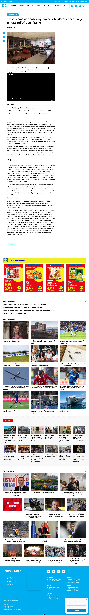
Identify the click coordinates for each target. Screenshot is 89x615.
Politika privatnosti (9, 606)
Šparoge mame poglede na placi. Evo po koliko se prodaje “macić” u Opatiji (28, 113)
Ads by (52, 100)
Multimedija (58, 5)
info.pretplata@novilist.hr (53, 597)
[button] (84, 276)
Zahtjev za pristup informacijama (12, 609)
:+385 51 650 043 (55, 598)
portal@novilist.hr (55, 587)
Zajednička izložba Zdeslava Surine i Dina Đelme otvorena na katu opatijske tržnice (30, 110)
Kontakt (6, 604)
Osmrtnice (57, 1)
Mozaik (50, 5)
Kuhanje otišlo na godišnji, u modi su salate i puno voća (23, 108)
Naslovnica (13, 5)
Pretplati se (76, 610)
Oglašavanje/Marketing (68, 1)
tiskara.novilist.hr (73, 587)
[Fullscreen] (53, 98)
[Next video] (12, 98)
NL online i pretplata (81, 1)
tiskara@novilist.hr (75, 589)
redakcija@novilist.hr (56, 579)
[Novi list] (4, 5)
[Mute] (16, 98)
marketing (10, 584)
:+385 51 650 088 (75, 582)
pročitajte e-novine (13, 578)
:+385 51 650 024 (75, 590)
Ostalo (65, 5)
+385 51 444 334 (55, 589)
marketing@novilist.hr (76, 580)
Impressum (7, 611)
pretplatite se (11, 581)
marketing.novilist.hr (74, 579)
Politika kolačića (8, 608)
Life (44, 5)
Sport (38, 5)
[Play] (9, 98)
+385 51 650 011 (55, 580)
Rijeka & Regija (30, 5)
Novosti (21, 5)
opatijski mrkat (12, 244)
